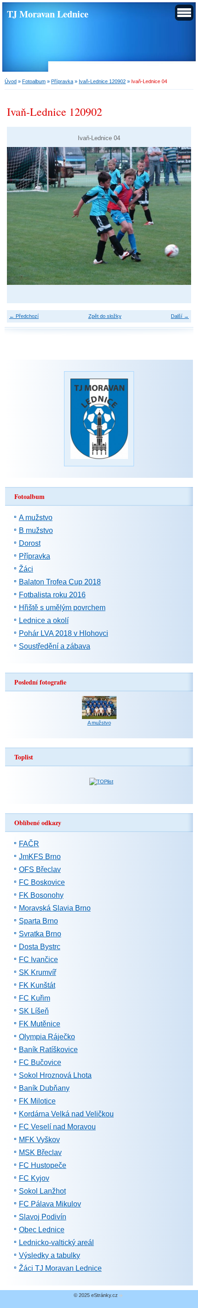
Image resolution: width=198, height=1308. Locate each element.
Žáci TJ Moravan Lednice (60, 1268)
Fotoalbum (34, 81)
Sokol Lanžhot (42, 1191)
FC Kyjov (34, 1178)
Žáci (26, 569)
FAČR (29, 844)
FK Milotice (37, 1101)
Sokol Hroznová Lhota (55, 1075)
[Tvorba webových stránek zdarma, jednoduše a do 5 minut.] (121, 1296)
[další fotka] (176, 216)
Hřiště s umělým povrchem (62, 608)
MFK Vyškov (39, 1140)
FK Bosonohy (41, 895)
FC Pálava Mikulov (50, 1204)
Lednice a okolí (44, 620)
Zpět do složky (105, 316)
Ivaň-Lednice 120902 (102, 81)
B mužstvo (36, 530)
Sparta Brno (38, 921)
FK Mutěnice (39, 1024)
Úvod (11, 81)
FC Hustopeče (42, 1165)
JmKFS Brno (40, 857)
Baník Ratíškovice (48, 1049)
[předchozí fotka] (22, 216)
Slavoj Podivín (42, 1217)
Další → (180, 316)
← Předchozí (24, 316)
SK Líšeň (34, 1011)
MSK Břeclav (40, 1152)
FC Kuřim (34, 998)
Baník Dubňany (44, 1088)
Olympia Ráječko (47, 1037)
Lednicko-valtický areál (56, 1242)
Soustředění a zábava (54, 646)
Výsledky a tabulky (49, 1255)
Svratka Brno (40, 934)
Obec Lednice (41, 1230)
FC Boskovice (42, 882)
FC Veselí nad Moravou (57, 1127)
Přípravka (62, 81)
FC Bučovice (40, 1062)
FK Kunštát (37, 985)
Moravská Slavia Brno (55, 908)
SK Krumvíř (37, 972)
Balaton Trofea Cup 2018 (60, 582)
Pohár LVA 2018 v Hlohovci (63, 633)
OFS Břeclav (40, 869)
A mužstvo (35, 517)
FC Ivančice (38, 959)
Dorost (30, 543)
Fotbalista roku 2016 (52, 595)
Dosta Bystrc (39, 947)
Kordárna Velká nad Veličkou (66, 1114)
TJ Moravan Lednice (47, 14)
